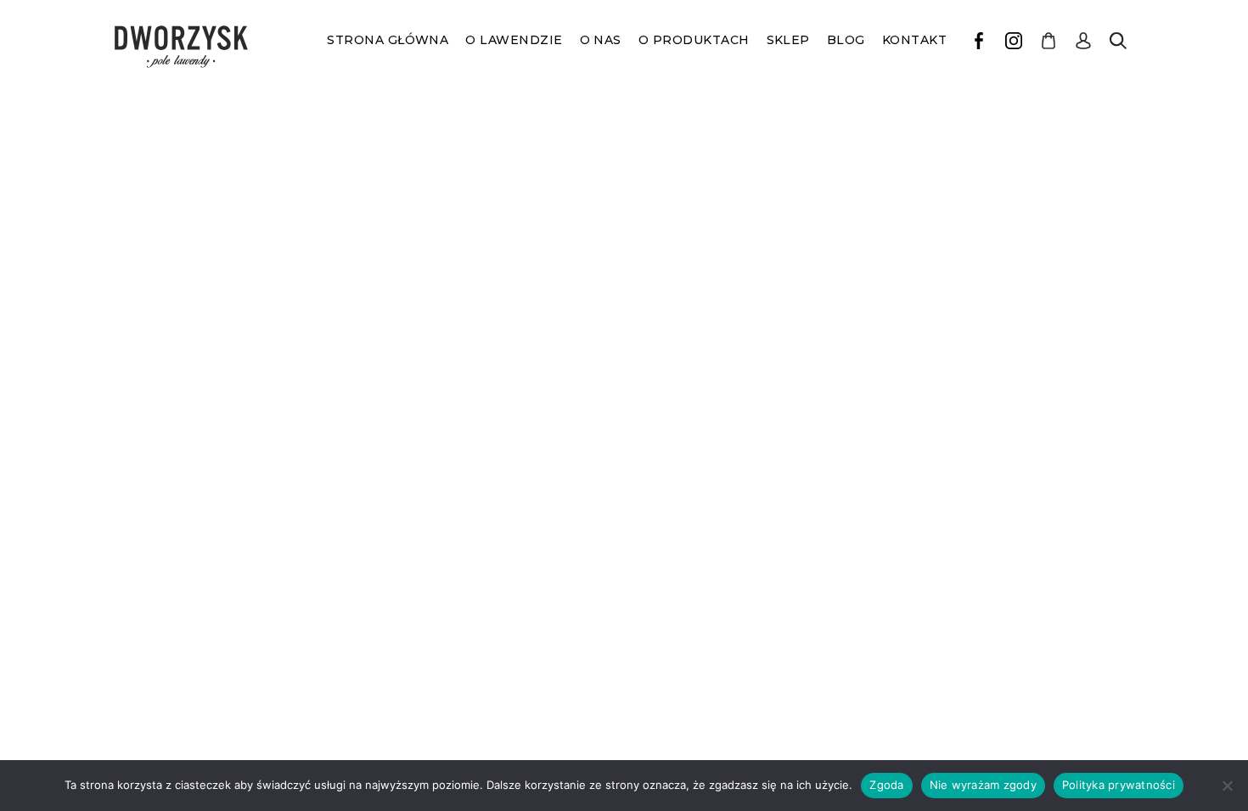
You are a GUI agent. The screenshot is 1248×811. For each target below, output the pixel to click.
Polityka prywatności (1118, 784)
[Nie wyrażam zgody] (1226, 785)
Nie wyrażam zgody (983, 784)
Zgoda (886, 784)
